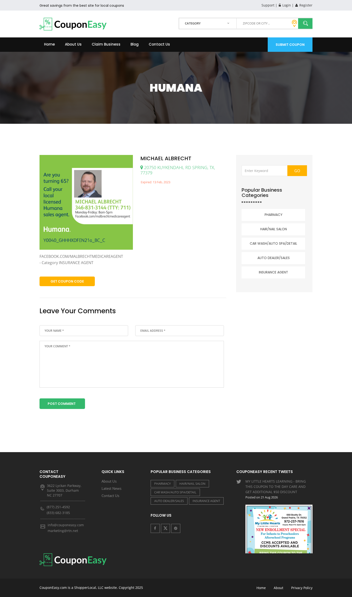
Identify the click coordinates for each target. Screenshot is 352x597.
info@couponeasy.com (66, 525)
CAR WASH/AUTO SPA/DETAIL (273, 243)
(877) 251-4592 (58, 507)
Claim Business (106, 44)
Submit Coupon (290, 44)
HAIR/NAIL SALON (273, 229)
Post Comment (62, 403)
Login (286, 5)
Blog (135, 44)
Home (49, 44)
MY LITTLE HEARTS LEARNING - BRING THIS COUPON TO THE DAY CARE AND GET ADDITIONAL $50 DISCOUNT (275, 489)
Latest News (111, 488)
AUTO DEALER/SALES (273, 257)
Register (305, 5)
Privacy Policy (301, 587)
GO (297, 170)
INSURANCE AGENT (273, 272)
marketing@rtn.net (63, 530)
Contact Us (159, 44)
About (278, 587)
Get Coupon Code (67, 281)
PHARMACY (274, 214)
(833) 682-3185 (58, 512)
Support (267, 5)
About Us (73, 44)
